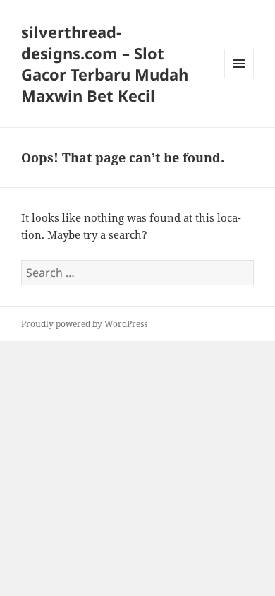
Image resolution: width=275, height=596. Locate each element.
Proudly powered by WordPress (84, 324)
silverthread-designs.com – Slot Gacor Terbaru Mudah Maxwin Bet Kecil (104, 63)
